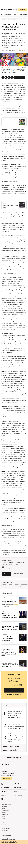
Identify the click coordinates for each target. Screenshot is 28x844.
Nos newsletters (5, 768)
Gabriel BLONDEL (9, 50)
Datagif (7, 838)
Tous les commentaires (17, 573)
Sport (3, 19)
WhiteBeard (12, 839)
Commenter (6, 573)
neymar (4, 585)
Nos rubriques (5, 764)
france (17, 585)
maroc (10, 585)
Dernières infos (7, 14)
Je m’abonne (14, 690)
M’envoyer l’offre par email (14, 694)
